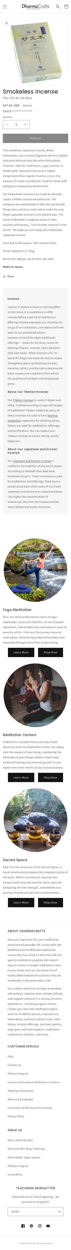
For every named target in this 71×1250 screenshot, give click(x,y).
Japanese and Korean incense (32, 461)
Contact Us (14, 1065)
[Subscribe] (59, 1211)
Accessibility (15, 1174)
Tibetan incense (23, 400)
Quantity (7, 117)
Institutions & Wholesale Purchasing (30, 1107)
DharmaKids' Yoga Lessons (24, 1157)
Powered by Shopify (44, 1243)
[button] (5, 6)
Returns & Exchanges (20, 1099)
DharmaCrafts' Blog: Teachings (26, 1148)
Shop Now (50, 652)
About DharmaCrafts (20, 1140)
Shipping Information (21, 1090)
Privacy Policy (16, 1116)
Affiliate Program (18, 1073)
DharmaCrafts (30, 1243)
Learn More (21, 652)
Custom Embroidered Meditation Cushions (34, 1082)
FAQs (10, 1056)
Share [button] (10, 276)
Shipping (7, 110)
